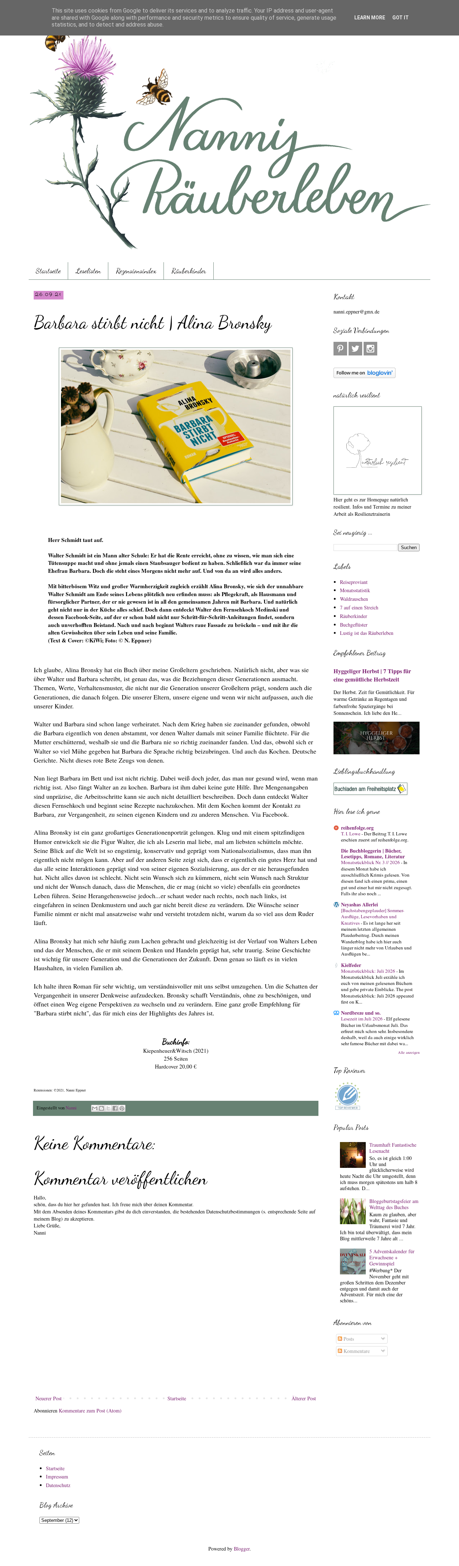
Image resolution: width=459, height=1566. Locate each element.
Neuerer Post (49, 1398)
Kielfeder (351, 965)
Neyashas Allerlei (359, 904)
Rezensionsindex (136, 270)
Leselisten (88, 270)
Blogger (242, 1548)
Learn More (369, 17)
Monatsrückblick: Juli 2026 (368, 971)
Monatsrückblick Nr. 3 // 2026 (371, 862)
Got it (400, 17)
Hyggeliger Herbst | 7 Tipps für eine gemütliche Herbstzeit (372, 675)
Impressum (57, 1476)
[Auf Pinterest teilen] (122, 1108)
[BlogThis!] (101, 1108)
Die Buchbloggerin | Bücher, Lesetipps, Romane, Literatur (373, 853)
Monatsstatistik (355, 590)
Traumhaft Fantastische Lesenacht (392, 1147)
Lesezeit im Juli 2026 (362, 1018)
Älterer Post (304, 1398)
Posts (348, 1338)
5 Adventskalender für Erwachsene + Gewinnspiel (392, 1257)
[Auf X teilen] (108, 1108)
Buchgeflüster (354, 624)
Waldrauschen (354, 598)
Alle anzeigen (409, 1052)
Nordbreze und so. (361, 1013)
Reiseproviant (354, 582)
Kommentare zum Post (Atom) (90, 1410)
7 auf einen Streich (359, 607)
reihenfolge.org (357, 827)
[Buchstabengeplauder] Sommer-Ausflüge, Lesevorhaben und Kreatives (372, 916)
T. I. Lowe (351, 833)
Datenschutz (58, 1485)
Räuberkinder (188, 270)
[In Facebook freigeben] (115, 1108)
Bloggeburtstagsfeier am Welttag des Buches (393, 1204)
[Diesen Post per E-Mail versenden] (94, 1108)
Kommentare (356, 1351)
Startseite (48, 270)
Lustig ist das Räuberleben (366, 632)
